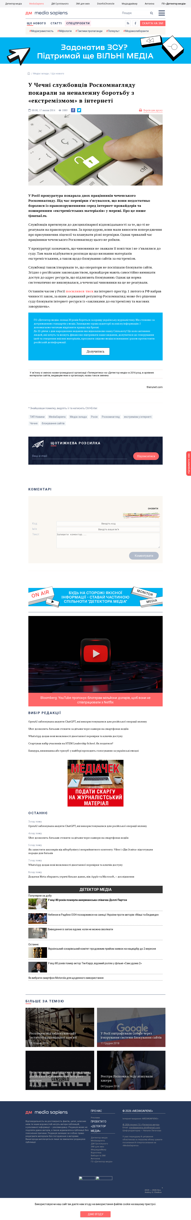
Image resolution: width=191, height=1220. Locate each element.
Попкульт (114, 31)
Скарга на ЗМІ (152, 23)
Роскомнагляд (111, 416)
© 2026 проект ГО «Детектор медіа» (141, 1124)
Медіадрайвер (129, 3)
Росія (94, 416)
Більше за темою (45, 1001)
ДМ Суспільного (59, 3)
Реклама (95, 1117)
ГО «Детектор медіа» (174, 3)
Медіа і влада (41, 73)
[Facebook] (73, 110)
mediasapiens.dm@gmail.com (144, 1127)
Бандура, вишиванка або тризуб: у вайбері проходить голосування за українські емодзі (83, 750)
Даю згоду (95, 1214)
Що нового (36, 23)
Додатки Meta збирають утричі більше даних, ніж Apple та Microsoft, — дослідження (81, 876)
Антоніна (149, 3)
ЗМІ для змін (83, 3)
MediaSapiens (36, 3)
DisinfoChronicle (105, 3)
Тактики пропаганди (89, 31)
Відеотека (96, 1152)
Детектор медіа (13, 3)
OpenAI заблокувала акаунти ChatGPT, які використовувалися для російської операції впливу (87, 721)
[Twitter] (79, 110)
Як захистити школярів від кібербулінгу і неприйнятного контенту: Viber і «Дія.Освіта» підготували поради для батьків (90, 851)
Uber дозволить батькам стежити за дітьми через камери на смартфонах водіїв (78, 729)
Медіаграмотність (42, 31)
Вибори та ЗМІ (98, 1155)
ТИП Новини (37, 416)
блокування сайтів (53, 423)
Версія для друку (153, 110)
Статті (56, 23)
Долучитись (95, 351)
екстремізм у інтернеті (137, 416)
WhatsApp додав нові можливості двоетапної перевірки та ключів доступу (75, 736)
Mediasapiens (98, 1140)
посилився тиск (79, 291)
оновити (153, 508)
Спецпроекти (78, 23)
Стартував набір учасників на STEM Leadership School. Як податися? (70, 743)
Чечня (33, 423)
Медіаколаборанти (137, 31)
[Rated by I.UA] (87, 1179)
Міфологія (65, 31)
